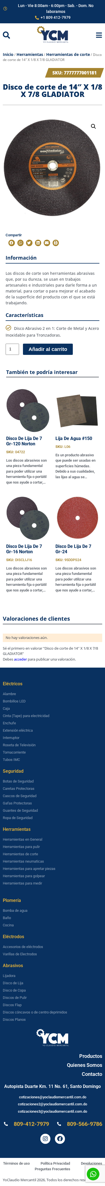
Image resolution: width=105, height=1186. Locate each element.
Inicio (8, 54)
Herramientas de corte (68, 54)
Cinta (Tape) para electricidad (26, 716)
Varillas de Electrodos (20, 954)
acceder (20, 659)
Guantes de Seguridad (20, 810)
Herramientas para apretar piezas (29, 869)
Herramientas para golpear (24, 876)
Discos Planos (14, 1019)
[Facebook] (60, 1139)
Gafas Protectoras (17, 803)
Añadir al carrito (48, 349)
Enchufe (9, 723)
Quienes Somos (84, 1065)
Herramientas (30, 54)
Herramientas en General (22, 839)
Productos (90, 1056)
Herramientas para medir (22, 883)
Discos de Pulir (15, 997)
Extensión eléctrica (18, 730)
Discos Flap (12, 1005)
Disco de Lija (13, 983)
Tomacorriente (14, 752)
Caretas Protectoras (18, 788)
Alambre (9, 694)
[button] (93, 126)
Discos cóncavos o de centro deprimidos (35, 1012)
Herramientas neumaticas (23, 861)
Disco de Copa (14, 990)
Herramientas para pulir (21, 847)
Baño (7, 918)
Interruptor (11, 738)
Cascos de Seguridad (19, 796)
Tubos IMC (11, 760)
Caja (6, 708)
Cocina (8, 925)
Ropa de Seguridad (17, 818)
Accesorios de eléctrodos (23, 947)
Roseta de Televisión (19, 745)
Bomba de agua (15, 910)
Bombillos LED (14, 701)
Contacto (92, 1074)
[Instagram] (45, 1139)
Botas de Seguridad (18, 781)
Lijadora (9, 976)
